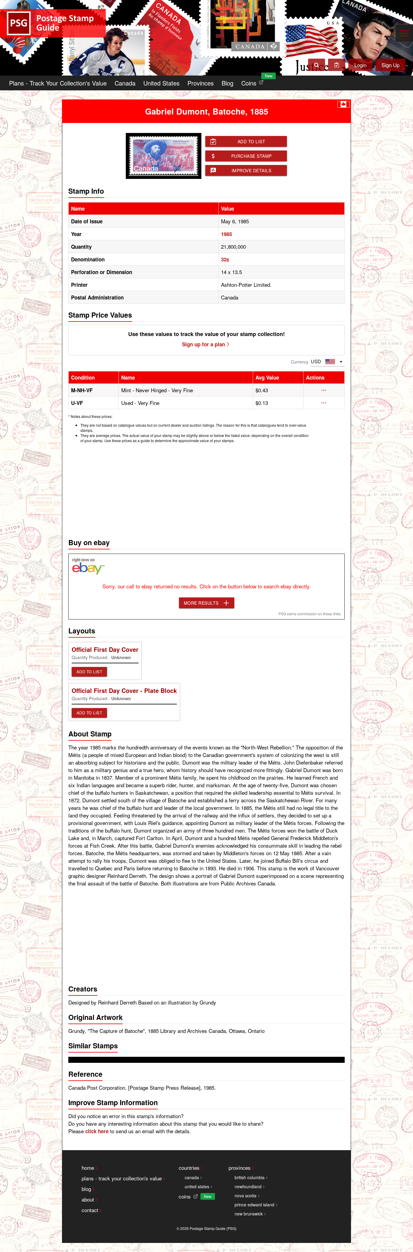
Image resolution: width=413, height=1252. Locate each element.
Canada (125, 83)
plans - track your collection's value (122, 1178)
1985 (226, 234)
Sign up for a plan (203, 344)
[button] (324, 390)
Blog (227, 83)
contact (90, 1210)
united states (197, 1186)
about (88, 1199)
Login (360, 65)
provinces (240, 1167)
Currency (299, 362)
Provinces (200, 83)
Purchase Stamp (251, 156)
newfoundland (248, 1186)
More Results (201, 603)
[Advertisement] (206, 489)
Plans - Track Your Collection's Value (58, 83)
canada (192, 1177)
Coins (253, 81)
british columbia (250, 1177)
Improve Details (252, 170)
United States (161, 83)
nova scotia (245, 1195)
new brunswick (249, 1214)
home (88, 1167)
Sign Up (390, 65)
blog (86, 1188)
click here (97, 1131)
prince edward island (254, 1205)
